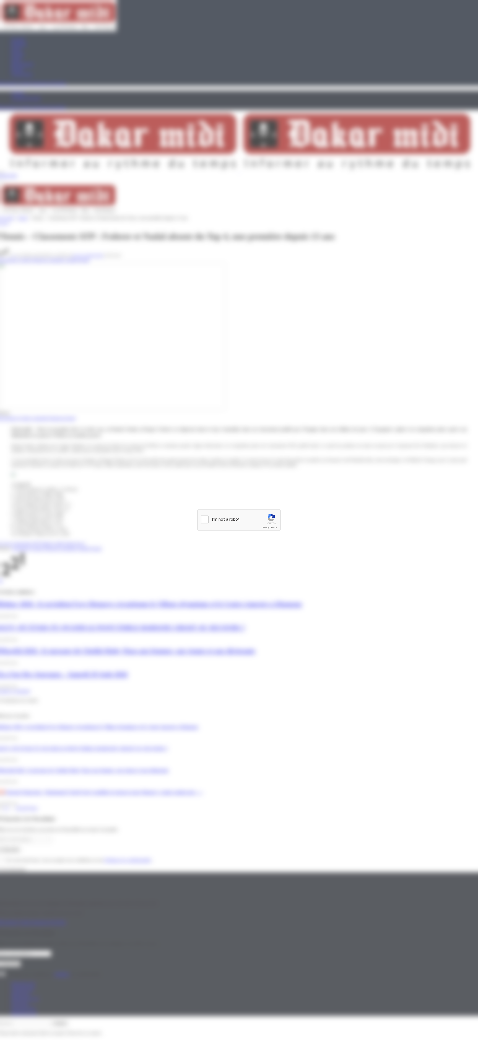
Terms (274, 527)
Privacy (266, 527)
